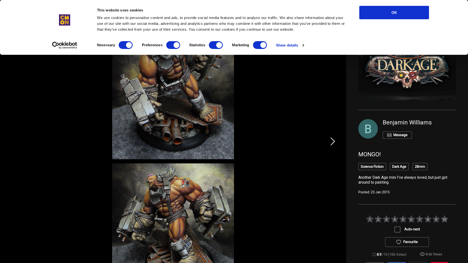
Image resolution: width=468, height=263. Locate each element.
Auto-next (412, 229)
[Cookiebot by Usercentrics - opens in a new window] (64, 45)
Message (400, 135)
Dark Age (399, 167)
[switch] (173, 45)
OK (394, 12)
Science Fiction (372, 167)
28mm (420, 167)
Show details (287, 45)
